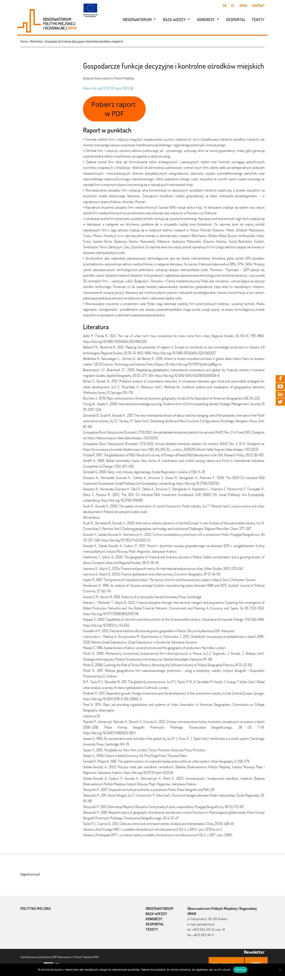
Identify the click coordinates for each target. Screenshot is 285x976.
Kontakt (258, 6)
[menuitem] (137, 19)
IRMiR (243, 6)
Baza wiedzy (174, 19)
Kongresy (206, 19)
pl (233, 6)
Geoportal (236, 19)
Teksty (258, 19)
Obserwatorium (137, 19)
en (224, 6)
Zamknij (240, 969)
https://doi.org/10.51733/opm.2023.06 (108, 88)
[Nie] (280, 970)
